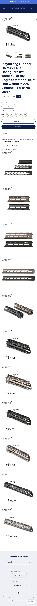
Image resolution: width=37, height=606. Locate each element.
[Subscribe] (29, 562)
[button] (4, 8)
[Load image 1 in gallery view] (9, 56)
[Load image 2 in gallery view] (18, 56)
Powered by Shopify (19, 597)
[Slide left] (2, 57)
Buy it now (18, 127)
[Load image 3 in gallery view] (28, 56)
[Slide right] (35, 57)
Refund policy (30, 597)
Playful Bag (10, 597)
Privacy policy (9, 600)
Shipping (12, 99)
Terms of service (19, 600)
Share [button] (5, 133)
